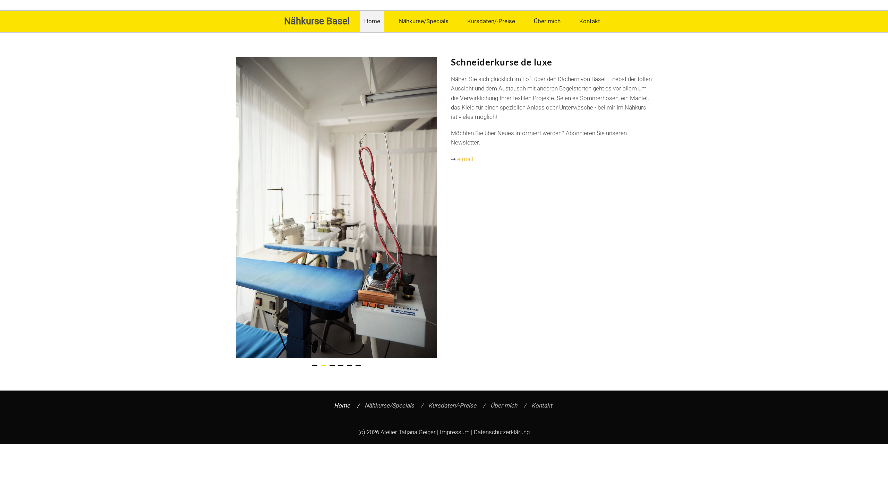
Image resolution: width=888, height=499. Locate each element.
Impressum (455, 432)
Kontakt (589, 21)
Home (372, 21)
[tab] (314, 365)
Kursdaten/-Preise (491, 21)
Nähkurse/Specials (424, 21)
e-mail (465, 159)
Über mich (547, 21)
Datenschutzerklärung (502, 432)
